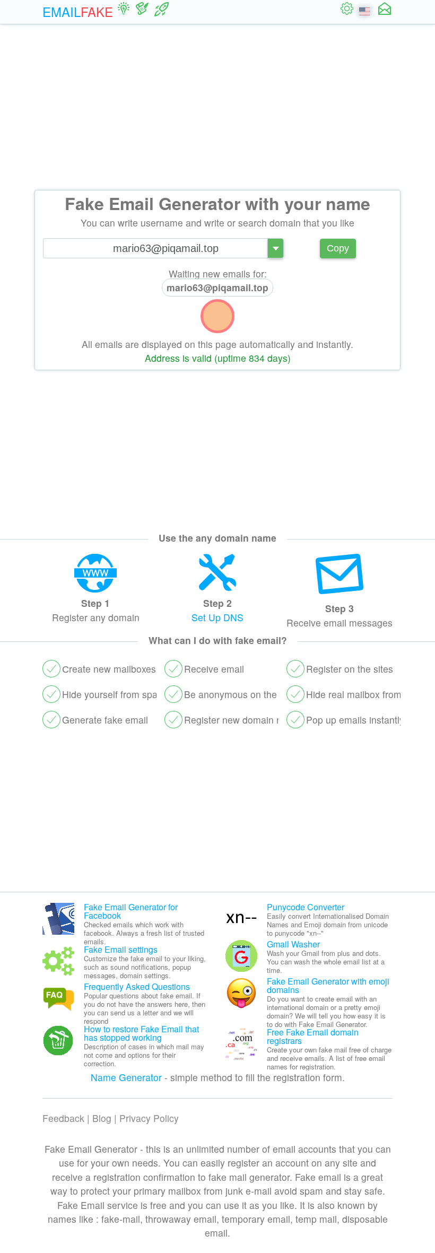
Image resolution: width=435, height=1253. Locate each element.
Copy (338, 248)
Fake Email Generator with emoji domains (328, 985)
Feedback (63, 1118)
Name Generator (126, 1077)
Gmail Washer (293, 944)
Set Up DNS (217, 617)
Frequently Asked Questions (137, 986)
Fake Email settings (121, 949)
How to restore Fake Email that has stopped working (141, 1033)
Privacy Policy (149, 1118)
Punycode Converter (305, 907)
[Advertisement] (217, 107)
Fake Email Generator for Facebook (131, 911)
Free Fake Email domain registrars (313, 1036)
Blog (101, 1118)
